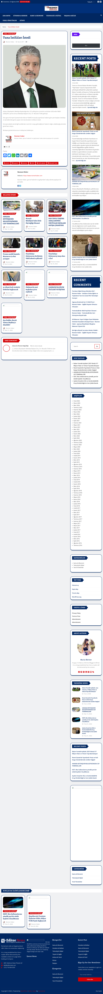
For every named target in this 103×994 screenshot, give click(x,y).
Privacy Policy (76, 613)
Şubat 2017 (77, 530)
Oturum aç (75, 585)
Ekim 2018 (77, 486)
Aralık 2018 (77, 482)
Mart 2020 (77, 449)
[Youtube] (4, 147)
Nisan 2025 (77, 403)
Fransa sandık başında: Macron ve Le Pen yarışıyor (11, 256)
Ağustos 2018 (78, 491)
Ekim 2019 (77, 460)
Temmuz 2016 (78, 545)
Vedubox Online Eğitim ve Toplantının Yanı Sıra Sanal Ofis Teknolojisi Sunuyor (85, 296)
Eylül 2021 (77, 421)
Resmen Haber (10, 42)
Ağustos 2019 (78, 464)
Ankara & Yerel (57, 957)
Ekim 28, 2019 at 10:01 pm (36, 346)
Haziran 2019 (78, 469)
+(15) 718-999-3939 (9, 967)
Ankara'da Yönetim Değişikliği (20, 346)
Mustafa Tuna (53, 163)
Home (4, 27)
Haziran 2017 (78, 521)
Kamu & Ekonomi (36, 16)
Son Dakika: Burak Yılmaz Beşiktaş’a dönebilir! (10, 322)
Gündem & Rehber (20, 16)
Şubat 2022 (77, 416)
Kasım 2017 (77, 510)
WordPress (24, 991)
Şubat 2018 (77, 504)
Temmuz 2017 (78, 519)
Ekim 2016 (77, 539)
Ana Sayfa (6, 16)
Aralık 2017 (77, 508)
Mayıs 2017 (77, 523)
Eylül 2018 (77, 488)
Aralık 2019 (77, 456)
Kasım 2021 (77, 418)
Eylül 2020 (77, 438)
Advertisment (76, 619)
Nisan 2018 (77, 499)
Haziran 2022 (78, 410)
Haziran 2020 (78, 445)
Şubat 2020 (77, 451)
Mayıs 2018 (77, 497)
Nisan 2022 (77, 412)
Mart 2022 (77, 414)
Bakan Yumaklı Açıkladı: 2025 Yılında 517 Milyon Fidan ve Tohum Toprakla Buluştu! (90, 689)
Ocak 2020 (77, 453)
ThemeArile (41, 991)
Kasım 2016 (77, 536)
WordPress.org (76, 597)
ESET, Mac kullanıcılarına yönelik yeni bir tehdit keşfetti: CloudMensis (90, 719)
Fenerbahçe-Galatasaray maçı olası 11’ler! (57, 256)
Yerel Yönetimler (10, 20)
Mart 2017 (77, 528)
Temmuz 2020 (78, 442)
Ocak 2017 (77, 532)
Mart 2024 (77, 405)
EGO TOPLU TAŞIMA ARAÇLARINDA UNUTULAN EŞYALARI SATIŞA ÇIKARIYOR (57, 222)
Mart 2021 (77, 429)
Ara (75, 34)
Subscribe (90, 979)
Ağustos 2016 (78, 543)
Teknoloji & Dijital (53, 16)
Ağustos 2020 (78, 440)
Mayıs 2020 (77, 447)
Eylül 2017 (77, 515)
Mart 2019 (77, 475)
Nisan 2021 (77, 427)
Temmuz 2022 (78, 407)
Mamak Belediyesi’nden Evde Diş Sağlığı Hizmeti (33, 220)
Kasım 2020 (77, 434)
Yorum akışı (75, 593)
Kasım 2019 (77, 458)
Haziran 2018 (78, 495)
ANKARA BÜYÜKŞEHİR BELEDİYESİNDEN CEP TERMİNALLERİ (11, 220)
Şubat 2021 (77, 431)
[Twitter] (7, 147)
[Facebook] (9, 147)
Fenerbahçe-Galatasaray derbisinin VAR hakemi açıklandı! (34, 256)
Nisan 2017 (77, 526)
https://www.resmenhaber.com (32, 176)
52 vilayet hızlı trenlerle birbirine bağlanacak (11, 288)
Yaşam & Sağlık (70, 16)
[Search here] (101, 15)
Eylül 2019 (77, 462)
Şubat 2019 (77, 477)
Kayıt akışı (75, 589)
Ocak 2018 (77, 506)
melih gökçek (41, 163)
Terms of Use (76, 616)
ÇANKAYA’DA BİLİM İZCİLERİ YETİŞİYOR (57, 288)
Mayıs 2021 (77, 425)
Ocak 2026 (77, 401)
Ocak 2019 (77, 480)
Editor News (32, 991)
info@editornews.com (10, 965)
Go (97, 346)
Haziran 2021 (78, 423)
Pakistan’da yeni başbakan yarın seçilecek (32, 289)
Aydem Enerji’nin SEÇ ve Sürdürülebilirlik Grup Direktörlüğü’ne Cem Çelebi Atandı (89, 730)
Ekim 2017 (77, 512)
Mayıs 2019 (77, 471)
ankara (7, 163)
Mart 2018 (77, 501)
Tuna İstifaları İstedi (13, 27)
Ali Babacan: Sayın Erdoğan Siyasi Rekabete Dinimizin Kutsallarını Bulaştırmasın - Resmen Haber (86, 321)
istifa (32, 163)
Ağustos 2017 (78, 517)
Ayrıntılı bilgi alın (93, 107)
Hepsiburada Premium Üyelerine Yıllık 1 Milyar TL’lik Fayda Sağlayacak (37, 918)
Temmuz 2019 (78, 466)
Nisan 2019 (77, 473)
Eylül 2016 (77, 541)
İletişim (54, 963)
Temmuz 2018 (78, 493)
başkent (16, 163)
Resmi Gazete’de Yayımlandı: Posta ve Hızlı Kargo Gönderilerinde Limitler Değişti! (91, 699)
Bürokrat (24, 163)
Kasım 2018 (77, 484)
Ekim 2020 (77, 436)
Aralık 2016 (77, 534)
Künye (22, 20)
